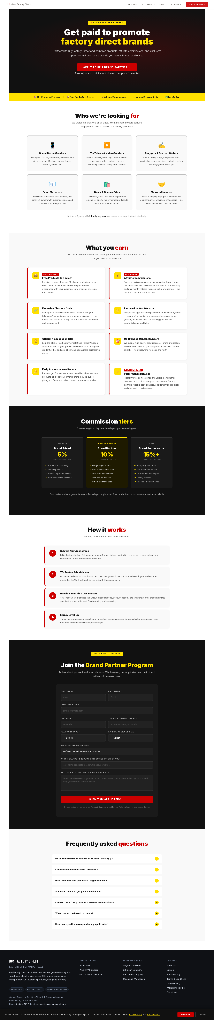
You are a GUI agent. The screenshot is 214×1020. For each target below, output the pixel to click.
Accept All (185, 1014)
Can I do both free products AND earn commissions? (106, 902)
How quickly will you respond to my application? (106, 924)
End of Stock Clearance (90, 974)
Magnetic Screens (132, 965)
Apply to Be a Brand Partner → (107, 67)
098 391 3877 (22, 1004)
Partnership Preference (75, 745)
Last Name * (115, 691)
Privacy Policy (118, 807)
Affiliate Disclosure (176, 988)
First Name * (68, 691)
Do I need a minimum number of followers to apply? (106, 858)
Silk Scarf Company (132, 970)
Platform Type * (70, 732)
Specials (133, 4)
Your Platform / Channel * (124, 718)
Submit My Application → (107, 799)
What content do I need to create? (106, 913)
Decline (202, 1014)
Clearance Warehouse (134, 979)
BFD (18, 4)
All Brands (148, 4)
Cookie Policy (135, 1014)
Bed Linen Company (133, 974)
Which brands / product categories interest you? (91, 759)
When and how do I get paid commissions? (106, 891)
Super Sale (84, 965)
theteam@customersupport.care (51, 1004)
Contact (176, 4)
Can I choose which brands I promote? (106, 869)
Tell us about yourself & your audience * (86, 772)
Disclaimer (172, 992)
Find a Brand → (197, 4)
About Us (171, 965)
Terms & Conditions (99, 807)
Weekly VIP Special (88, 970)
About (163, 4)
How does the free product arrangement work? (106, 880)
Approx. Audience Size (121, 732)
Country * (67, 718)
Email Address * (70, 705)
